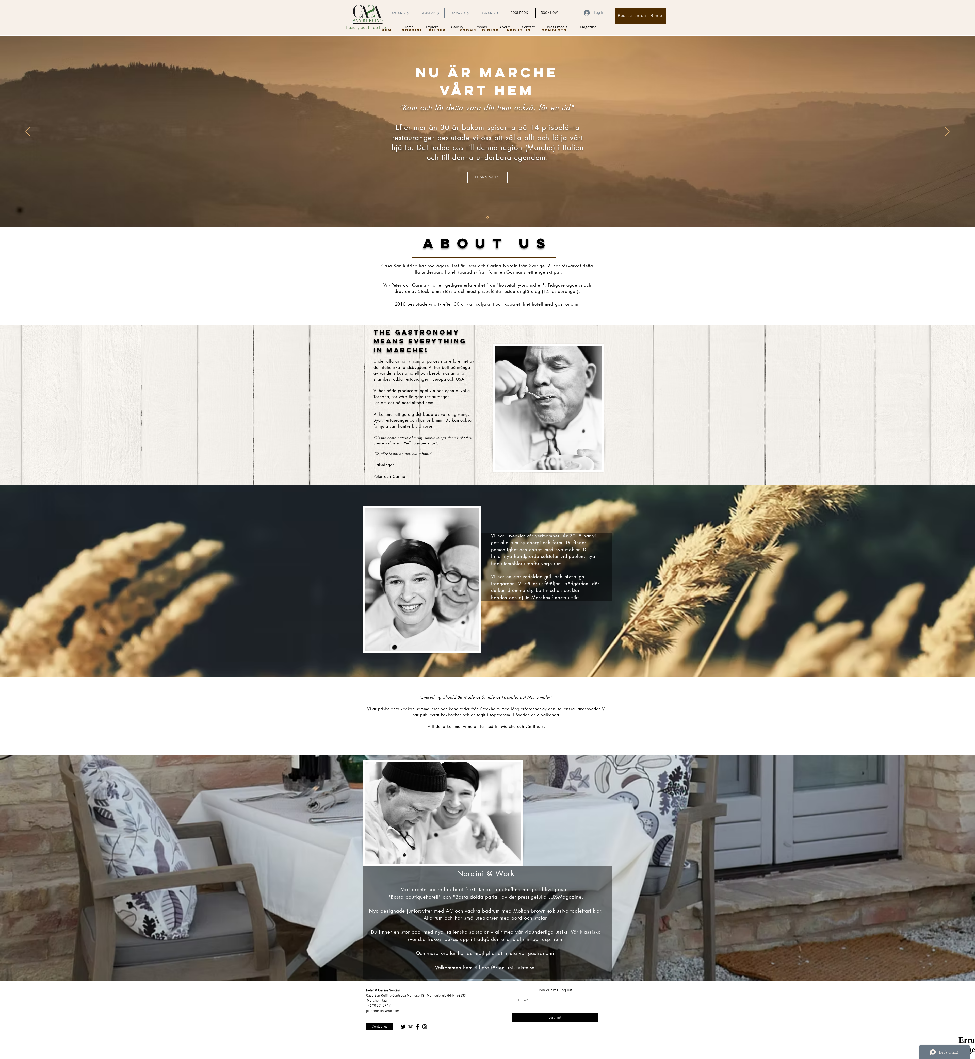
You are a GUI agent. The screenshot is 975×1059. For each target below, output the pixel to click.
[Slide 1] (487, 217)
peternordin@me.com (382, 1011)
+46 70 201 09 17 (378, 1006)
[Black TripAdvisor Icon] (410, 1027)
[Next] (947, 131)
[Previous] (27, 131)
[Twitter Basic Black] (403, 1027)
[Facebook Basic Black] (417, 1027)
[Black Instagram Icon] (425, 1027)
